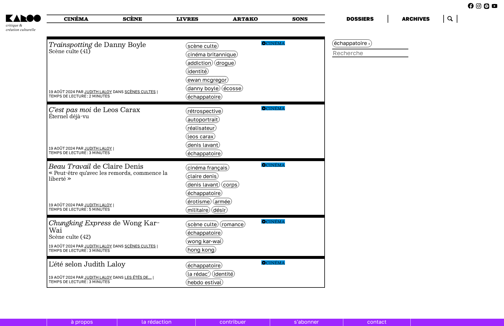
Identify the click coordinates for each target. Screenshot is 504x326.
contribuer (233, 321)
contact (376, 321)
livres (187, 18)
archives (416, 18)
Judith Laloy (98, 91)
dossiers (360, 18)
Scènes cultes (140, 91)
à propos (82, 321)
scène (132, 18)
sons (300, 18)
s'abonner (306, 321)
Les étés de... (138, 277)
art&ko (245, 18)
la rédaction (156, 321)
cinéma (76, 18)
